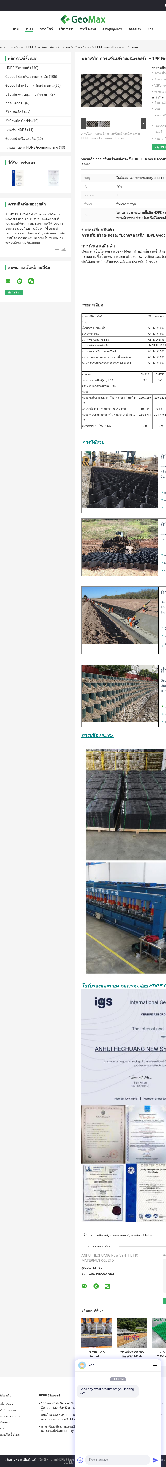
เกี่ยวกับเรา (66, 29)
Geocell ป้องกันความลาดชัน (26, 77)
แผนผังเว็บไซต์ (10, 1434)
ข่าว (150, 29)
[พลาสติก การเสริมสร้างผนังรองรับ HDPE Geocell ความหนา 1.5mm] (111, 91)
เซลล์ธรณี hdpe (141, 1235)
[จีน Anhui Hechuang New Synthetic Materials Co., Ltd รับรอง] (18, 178)
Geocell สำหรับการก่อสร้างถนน (29, 85)
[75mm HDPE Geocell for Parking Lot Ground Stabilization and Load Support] (96, 1333)
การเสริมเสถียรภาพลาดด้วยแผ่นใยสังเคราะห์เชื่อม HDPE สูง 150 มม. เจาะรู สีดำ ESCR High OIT (67, 1429)
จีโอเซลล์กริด (15, 112)
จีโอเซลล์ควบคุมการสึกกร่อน (27, 94)
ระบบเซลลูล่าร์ (119, 1235)
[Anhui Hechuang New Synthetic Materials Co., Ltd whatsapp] (22, 281)
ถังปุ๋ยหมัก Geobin (18, 121)
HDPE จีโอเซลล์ (36, 47)
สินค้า (29, 29)
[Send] (155, 1460)
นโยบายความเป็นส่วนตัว (20, 1459)
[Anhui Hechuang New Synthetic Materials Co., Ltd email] (10, 281)
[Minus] (155, 1365)
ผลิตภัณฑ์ (16, 47)
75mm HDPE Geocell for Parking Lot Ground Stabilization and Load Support (97, 1354)
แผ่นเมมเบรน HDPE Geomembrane (31, 147)
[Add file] (80, 1460)
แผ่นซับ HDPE (15, 130)
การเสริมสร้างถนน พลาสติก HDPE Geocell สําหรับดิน (132, 1354)
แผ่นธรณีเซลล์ (98, 1235)
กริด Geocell (14, 103)
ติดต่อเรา (135, 29)
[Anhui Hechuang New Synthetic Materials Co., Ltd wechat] (33, 281)
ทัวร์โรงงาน (88, 29)
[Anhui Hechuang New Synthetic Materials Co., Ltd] (83, 19)
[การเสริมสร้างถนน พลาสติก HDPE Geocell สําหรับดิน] (132, 1333)
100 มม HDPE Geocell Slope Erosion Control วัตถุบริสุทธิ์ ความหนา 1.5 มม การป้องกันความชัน (69, 1406)
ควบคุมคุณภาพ (112, 29)
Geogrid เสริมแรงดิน (20, 139)
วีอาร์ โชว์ (46, 29)
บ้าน (16, 29)
